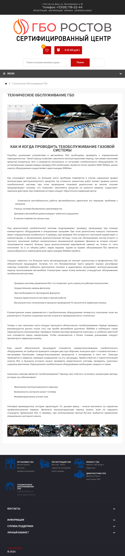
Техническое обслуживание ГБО (30, 83)
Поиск (80, 62)
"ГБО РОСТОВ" (14, 548)
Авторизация (56, 10)
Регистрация (40, 10)
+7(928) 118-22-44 (69, 7)
